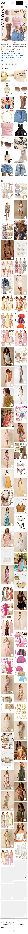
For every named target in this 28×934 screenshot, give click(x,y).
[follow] (26, 7)
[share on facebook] (6, 64)
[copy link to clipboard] (16, 64)
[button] (26, 3)
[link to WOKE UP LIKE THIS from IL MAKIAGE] (7, 156)
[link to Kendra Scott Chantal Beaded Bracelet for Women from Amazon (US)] (7, 116)
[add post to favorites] (25, 39)
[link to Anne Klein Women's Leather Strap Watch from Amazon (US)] (7, 89)
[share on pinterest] (9, 64)
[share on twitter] (12, 64)
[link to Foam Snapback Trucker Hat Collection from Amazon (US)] (20, 76)
